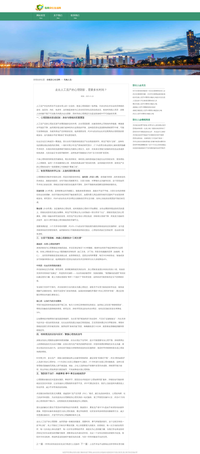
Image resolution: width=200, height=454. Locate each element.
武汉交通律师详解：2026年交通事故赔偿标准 (149, 94)
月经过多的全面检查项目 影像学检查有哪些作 (149, 142)
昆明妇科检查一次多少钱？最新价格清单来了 (149, 128)
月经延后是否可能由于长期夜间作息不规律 (148, 135)
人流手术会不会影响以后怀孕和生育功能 (107, 444)
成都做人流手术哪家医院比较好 (144, 107)
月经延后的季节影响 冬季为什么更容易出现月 (149, 125)
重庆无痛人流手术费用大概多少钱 (145, 104)
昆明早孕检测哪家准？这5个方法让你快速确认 (149, 145)
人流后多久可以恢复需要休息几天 (145, 101)
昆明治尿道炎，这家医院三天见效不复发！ (148, 138)
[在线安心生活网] (100, 7)
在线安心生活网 (53, 80)
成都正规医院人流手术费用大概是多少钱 (147, 110)
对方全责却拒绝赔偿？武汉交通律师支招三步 (149, 91)
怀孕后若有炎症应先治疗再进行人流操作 (62, 444)
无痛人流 (67, 80)
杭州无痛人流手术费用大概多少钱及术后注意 (149, 97)
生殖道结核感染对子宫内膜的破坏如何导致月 (149, 148)
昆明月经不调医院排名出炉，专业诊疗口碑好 (149, 132)
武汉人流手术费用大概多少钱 (143, 114)
